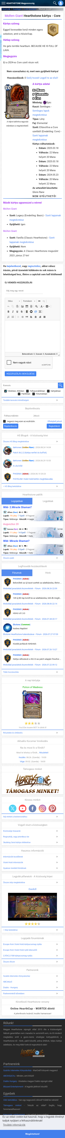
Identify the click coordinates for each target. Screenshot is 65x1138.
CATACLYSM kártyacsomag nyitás (17, 956)
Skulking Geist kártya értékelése (17, 842)
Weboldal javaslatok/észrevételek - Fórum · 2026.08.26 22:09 (30, 588)
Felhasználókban (37, 391)
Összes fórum (9, 962)
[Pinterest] (52, 808)
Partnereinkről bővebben (13, 993)
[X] (12, 808)
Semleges (17, 9)
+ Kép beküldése (10, 930)
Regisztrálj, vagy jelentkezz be (16, 837)
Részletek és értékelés (13, 733)
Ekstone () (21, 624)
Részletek (43, 752)
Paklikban (25, 394)
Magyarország (20, 3)
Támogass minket (12, 1105)
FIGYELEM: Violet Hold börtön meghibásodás (33, 479)
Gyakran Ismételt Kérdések (14, 868)
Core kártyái (30, 9)
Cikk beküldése (10, 1100)
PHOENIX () (21, 474)
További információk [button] (14, 1125)
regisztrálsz (34, 266)
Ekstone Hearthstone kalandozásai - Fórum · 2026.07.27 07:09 (30, 634)
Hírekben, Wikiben (16, 391)
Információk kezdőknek (13, 857)
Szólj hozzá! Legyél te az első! (42, 77)
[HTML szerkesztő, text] (32, 336)
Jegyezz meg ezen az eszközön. (21, 421)
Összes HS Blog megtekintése (16, 441)
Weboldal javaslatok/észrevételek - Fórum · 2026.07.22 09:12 (30, 665)
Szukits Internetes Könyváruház (16, 976)
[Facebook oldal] (32, 808)
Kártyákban (56, 391)
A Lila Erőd (17, 466)
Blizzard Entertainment (13, 1086)
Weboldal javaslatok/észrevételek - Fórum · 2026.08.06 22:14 (30, 604)
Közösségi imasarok (12, 831)
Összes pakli (8, 558)
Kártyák (6, 9)
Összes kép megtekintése (14, 882)
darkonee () (23, 447)
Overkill (32, 889)
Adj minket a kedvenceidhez (15, 817)
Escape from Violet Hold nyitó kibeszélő (20, 950)
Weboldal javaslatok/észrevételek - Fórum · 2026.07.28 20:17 (30, 619)
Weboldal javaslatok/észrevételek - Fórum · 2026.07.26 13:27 (30, 649)
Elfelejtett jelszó (55, 421)
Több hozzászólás (11, 672)
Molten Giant (10, 208)
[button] (3, 2)
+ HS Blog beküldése (12, 486)
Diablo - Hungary (10, 987)
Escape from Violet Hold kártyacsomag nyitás (22, 944)
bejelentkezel (14, 266)
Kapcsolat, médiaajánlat (14, 1114)
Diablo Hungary (10, 1081)
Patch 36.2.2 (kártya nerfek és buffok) (30, 452)
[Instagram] (42, 808)
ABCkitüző (7, 982)
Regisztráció (54, 426)
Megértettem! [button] (32, 1134)
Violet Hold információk (13, 862)
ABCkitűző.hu (9, 1076)
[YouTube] (22, 808)
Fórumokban (41, 394)
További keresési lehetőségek (16, 400)
